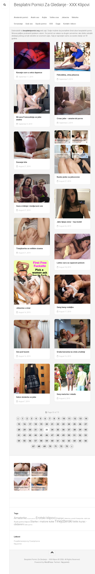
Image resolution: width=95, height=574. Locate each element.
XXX (51, 24)
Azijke (44, 17)
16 (24, 424)
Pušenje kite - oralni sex (83, 518)
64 (74, 441)
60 (52, 441)
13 (80, 419)
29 (24, 430)
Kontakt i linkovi (69, 24)
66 (86, 441)
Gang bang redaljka (65, 307)
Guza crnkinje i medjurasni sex (29, 206)
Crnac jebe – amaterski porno (70, 118)
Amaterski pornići (21, 17)
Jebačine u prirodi (70, 518)
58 (41, 441)
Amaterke (20, 518)
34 (52, 430)
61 (58, 441)
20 (47, 424)
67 (33, 446)
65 (80, 441)
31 (36, 430)
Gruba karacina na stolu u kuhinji (71, 352)
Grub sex (29, 24)
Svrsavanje (18, 24)
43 (30, 435)
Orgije (58, 24)
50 (69, 435)
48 (58, 435)
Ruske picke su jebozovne (68, 177)
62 (63, 441)
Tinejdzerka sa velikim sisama (29, 248)
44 (36, 435)
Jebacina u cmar (23, 308)
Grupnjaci (60, 518)
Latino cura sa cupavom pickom (70, 263)
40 (86, 430)
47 (52, 435)
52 (80, 435)
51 (74, 435)
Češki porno (28, 525)
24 (69, 424)
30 (30, 430)
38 (74, 430)
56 (30, 441)
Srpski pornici (41, 24)
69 (44, 446)
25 (74, 424)
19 (41, 424)
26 (80, 424)
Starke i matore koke (42, 521)
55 (24, 441)
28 (19, 430)
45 (41, 435)
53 (86, 435)
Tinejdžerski (63, 521)
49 (63, 435)
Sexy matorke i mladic (66, 394)
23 (63, 424)
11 (69, 419)
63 (69, 441)
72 (61, 446)
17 (30, 424)
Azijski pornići (31, 518)
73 (67, 446)
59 (47, 441)
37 (69, 430)
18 (36, 424)
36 (63, 430)
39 (80, 430)
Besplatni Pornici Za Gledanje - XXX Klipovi (51, 4)
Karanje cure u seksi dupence (29, 72)
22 (58, 424)
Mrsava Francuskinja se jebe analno (28, 118)
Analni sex (35, 17)
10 (64, 419)
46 (47, 435)
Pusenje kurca (34, 541)
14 (86, 419)
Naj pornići (18, 544)
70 (50, 446)
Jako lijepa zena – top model (69, 222)
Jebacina (65, 17)
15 (19, 424)
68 (39, 446)
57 (36, 441)
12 (75, 419)
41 (19, 435)
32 (41, 430)
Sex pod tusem (22, 352)
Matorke (75, 17)
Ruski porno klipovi (22, 522)
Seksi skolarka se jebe (26, 397)
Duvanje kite (21, 162)
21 (52, 424)
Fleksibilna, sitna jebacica (68, 75)
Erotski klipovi (45, 518)
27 (86, 424)
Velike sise (54, 17)
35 (58, 430)
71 (56, 446)
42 (24, 435)
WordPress (48, 562)
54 (19, 441)
